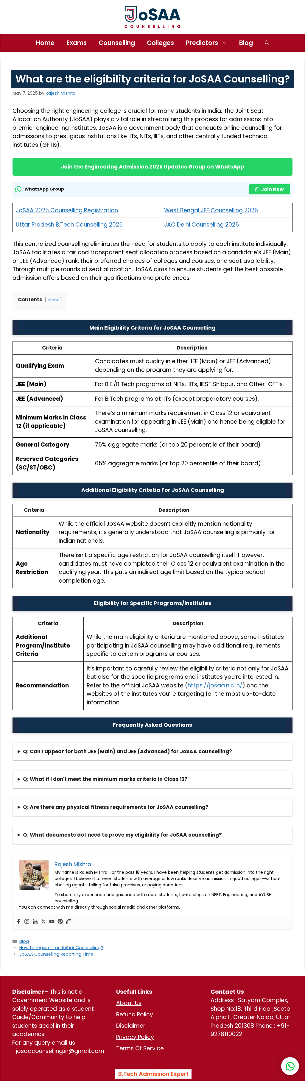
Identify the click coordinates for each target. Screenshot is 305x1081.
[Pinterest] (60, 922)
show (53, 300)
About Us (128, 1003)
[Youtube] (52, 922)
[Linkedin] (35, 922)
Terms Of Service (140, 1048)
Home (45, 42)
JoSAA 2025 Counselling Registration (67, 210)
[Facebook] (18, 922)
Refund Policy (134, 1014)
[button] (267, 43)
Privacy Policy (135, 1037)
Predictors (202, 42)
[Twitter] (43, 922)
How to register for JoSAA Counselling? (61, 948)
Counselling (117, 42)
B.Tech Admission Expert (153, 1074)
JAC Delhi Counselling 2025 (201, 225)
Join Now (272, 189)
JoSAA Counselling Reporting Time (56, 954)
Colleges (160, 42)
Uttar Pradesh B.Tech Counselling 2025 (69, 225)
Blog (246, 42)
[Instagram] (26, 922)
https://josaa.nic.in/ (215, 685)
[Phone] (68, 922)
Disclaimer (130, 1026)
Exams (76, 42)
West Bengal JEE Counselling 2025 (211, 210)
